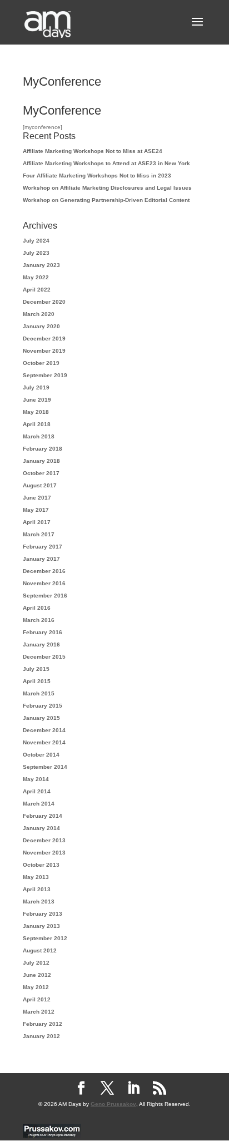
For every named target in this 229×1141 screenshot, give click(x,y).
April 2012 (37, 999)
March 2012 (38, 1012)
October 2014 (41, 755)
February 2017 (42, 547)
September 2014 (45, 767)
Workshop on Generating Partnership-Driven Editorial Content (106, 200)
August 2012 (40, 950)
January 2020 (41, 326)
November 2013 (44, 852)
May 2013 (36, 877)
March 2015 (38, 693)
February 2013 (42, 914)
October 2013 (41, 865)
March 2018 (38, 436)
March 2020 (38, 314)
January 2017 (41, 559)
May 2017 (36, 510)
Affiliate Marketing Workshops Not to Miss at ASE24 (92, 151)
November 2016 (44, 583)
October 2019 (41, 363)
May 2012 (36, 987)
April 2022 (37, 290)
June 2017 (37, 498)
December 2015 (44, 657)
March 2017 (38, 534)
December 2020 (44, 302)
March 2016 (38, 620)
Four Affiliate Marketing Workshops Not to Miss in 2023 (97, 175)
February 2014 (42, 816)
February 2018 (42, 449)
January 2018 (41, 461)
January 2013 (41, 926)
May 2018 (36, 412)
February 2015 (42, 706)
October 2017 (41, 473)
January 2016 (41, 644)
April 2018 (37, 424)
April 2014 (37, 791)
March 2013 (38, 901)
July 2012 (36, 963)
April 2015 (37, 681)
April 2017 (37, 522)
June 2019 (37, 400)
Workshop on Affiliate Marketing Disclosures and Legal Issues (107, 188)
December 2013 (44, 840)
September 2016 (45, 595)
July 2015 (36, 669)
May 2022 (36, 277)
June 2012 (37, 975)
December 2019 (44, 338)
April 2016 (37, 608)
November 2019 (44, 351)
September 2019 (45, 375)
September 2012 (45, 938)
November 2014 (44, 742)
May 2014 (36, 779)
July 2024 (36, 241)
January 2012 (41, 1036)
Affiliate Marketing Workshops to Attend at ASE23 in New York (106, 163)
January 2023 (41, 265)
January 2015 (41, 718)
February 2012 (42, 1024)
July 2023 (36, 253)
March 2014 (38, 804)
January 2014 (41, 828)
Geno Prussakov (113, 1104)
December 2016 (44, 571)
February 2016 (42, 632)
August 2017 (40, 485)
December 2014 (44, 730)
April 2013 (37, 889)
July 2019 (36, 387)
